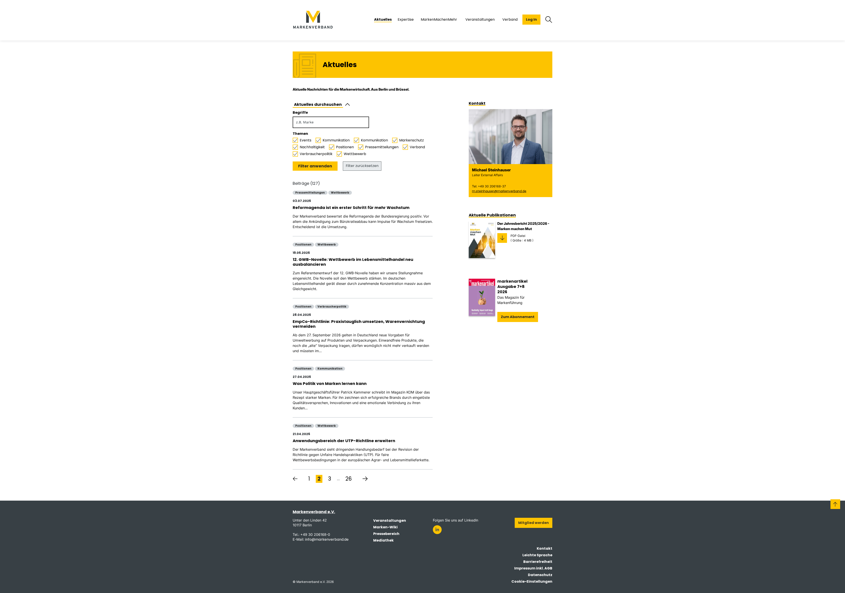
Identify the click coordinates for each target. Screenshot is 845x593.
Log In (531, 19)
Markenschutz (411, 140)
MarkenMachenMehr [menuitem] (439, 19)
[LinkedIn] (437, 529)
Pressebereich (386, 533)
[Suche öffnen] (548, 19)
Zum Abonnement (518, 316)
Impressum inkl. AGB (533, 568)
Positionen (345, 147)
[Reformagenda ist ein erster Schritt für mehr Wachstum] (363, 213)
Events (305, 140)
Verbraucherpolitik (316, 154)
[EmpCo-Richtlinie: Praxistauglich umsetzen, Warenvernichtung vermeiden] (363, 332)
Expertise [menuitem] (406, 19)
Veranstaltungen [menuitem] (480, 19)
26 (348, 478)
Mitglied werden (533, 522)
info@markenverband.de (327, 539)
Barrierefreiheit (537, 561)
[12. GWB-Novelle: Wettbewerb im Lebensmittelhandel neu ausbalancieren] (363, 270)
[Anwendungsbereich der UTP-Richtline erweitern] (363, 446)
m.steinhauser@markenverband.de (499, 191)
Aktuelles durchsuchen (318, 104)
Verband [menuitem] (510, 19)
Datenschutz (540, 574)
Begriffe (300, 112)
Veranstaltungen (389, 520)
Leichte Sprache (537, 555)
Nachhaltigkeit (312, 147)
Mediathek (383, 540)
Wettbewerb (355, 154)
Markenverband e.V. (314, 511)
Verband (417, 147)
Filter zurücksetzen (362, 165)
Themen (300, 133)
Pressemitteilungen (382, 147)
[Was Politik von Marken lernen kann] (363, 391)
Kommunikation (336, 140)
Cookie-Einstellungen (531, 581)
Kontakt (544, 548)
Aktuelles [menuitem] (383, 19)
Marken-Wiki (385, 527)
